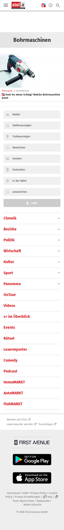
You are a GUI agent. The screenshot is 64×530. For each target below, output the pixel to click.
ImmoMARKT (14, 382)
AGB (25, 493)
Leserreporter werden (20, 424)
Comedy (10, 360)
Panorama (7, 90)
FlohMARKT (13, 404)
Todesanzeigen (21, 136)
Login (34, 202)
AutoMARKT (13, 393)
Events (9, 327)
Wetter (16, 114)
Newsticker (19, 147)
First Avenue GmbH (36, 512)
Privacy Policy (38, 493)
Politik (9, 240)
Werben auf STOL (17, 419)
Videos (9, 305)
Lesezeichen (19, 191)
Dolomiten (18, 169)
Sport (8, 273)
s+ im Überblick (17, 316)
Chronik (10, 218)
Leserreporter (15, 349)
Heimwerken (22, 90)
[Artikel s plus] (32, 69)
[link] (32, 96)
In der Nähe (19, 180)
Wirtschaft (12, 251)
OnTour (10, 294)
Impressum (13, 493)
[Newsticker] (50, 5)
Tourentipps (45, 424)
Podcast (10, 371)
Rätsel (9, 338)
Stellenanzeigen (21, 125)
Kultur (9, 262)
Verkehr (17, 158)
